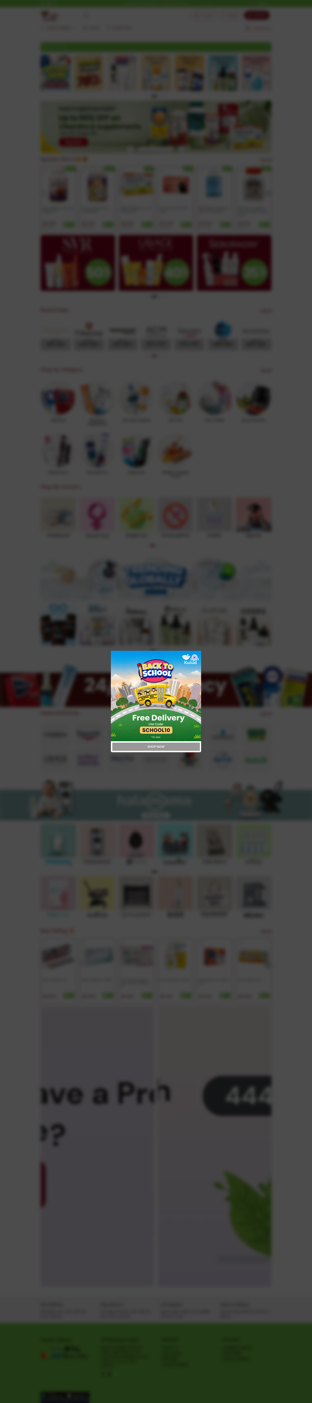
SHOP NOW (156, 747)
